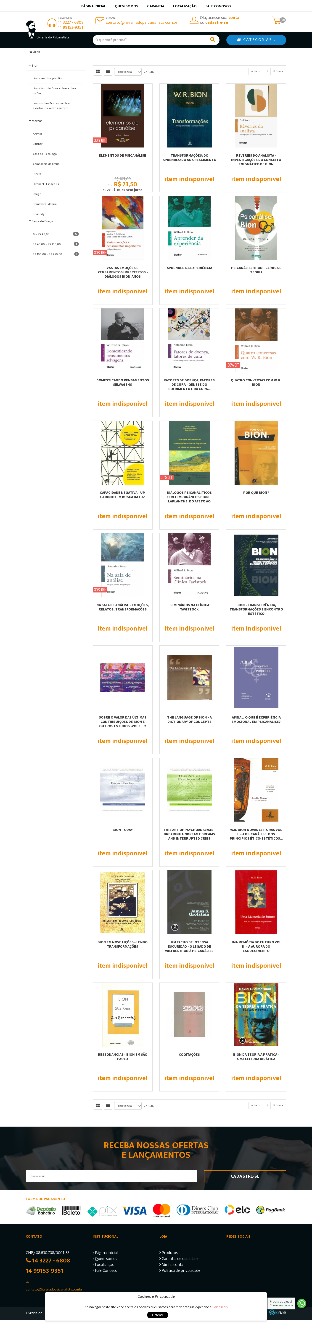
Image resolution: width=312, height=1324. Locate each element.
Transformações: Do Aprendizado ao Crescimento (189, 157)
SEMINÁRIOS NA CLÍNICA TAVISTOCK (189, 607)
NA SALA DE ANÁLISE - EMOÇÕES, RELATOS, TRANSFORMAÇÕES (122, 607)
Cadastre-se (245, 1176)
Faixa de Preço (42, 221)
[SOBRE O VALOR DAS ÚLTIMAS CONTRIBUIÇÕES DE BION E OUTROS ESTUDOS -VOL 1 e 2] (122, 677)
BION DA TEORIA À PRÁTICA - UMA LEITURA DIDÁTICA (256, 1056)
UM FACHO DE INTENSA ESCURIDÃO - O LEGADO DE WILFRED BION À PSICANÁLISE (189, 946)
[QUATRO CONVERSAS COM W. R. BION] (256, 340)
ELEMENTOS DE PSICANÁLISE (122, 155)
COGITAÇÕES (189, 1054)
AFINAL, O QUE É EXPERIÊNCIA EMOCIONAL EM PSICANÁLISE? (256, 719)
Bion (37, 51)
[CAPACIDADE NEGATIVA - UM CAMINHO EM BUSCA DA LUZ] (122, 453)
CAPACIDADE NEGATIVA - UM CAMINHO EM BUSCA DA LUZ (122, 494)
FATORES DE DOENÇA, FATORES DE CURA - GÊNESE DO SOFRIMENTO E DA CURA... (189, 384)
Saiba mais (220, 1307)
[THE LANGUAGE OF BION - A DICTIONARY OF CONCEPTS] (189, 677)
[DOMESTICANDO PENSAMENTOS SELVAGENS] (122, 340)
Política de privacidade (180, 1271)
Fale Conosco (218, 6)
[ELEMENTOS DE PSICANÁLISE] (122, 115)
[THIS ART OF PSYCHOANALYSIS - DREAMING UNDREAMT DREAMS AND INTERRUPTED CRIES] (189, 790)
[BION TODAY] (122, 790)
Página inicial (93, 6)
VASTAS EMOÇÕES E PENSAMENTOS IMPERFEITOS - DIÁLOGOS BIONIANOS (123, 272)
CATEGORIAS (258, 39)
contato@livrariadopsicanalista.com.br (141, 22)
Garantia (155, 6)
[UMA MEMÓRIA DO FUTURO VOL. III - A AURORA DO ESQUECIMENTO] (256, 902)
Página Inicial (106, 1253)
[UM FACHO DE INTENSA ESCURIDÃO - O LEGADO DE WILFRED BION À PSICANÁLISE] (189, 902)
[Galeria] (98, 72)
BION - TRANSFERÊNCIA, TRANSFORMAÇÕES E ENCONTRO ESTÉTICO (256, 609)
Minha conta (172, 1265)
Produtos (169, 1253)
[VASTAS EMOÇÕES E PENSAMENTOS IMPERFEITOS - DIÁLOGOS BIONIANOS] (122, 228)
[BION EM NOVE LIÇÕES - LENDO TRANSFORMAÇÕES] (122, 902)
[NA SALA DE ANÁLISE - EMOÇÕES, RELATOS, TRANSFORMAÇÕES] (122, 565)
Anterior (256, 71)
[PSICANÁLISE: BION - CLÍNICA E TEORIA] (256, 228)
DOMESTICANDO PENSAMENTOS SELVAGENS (122, 382)
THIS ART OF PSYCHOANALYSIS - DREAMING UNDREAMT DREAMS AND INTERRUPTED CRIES (189, 833)
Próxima (278, 71)
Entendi (157, 1315)
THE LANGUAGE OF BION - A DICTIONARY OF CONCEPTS (189, 719)
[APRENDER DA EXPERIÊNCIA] (189, 228)
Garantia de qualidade (179, 1259)
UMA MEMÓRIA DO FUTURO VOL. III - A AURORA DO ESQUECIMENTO (256, 946)
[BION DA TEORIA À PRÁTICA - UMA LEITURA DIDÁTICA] (256, 1015)
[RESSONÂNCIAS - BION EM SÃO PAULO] (122, 1015)
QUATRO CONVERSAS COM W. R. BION (256, 382)
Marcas (37, 121)
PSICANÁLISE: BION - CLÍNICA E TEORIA (256, 269)
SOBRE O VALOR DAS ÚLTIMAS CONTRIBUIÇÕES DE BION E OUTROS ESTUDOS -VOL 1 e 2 (122, 721)
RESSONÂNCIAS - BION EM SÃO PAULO (122, 1056)
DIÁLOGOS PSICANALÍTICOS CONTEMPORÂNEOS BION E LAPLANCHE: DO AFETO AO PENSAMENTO (189, 499)
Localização (185, 6)
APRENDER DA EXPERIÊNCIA (189, 267)
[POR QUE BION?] (256, 453)
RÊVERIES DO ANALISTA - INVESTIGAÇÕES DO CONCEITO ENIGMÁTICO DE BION (256, 159)
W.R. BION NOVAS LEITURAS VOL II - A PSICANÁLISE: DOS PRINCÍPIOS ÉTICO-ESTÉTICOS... (256, 833)
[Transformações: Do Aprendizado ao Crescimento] (189, 115)
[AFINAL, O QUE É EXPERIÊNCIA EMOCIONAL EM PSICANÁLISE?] (256, 677)
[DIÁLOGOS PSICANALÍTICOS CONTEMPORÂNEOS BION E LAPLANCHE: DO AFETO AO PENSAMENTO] (189, 453)
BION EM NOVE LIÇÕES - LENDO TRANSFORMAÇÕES (123, 944)
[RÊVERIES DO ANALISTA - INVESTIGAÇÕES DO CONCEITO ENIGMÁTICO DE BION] (256, 115)
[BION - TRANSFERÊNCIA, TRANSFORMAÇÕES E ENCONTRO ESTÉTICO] (256, 565)
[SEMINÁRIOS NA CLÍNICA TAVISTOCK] (189, 565)
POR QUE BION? (256, 492)
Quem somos (126, 6)
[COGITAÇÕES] (189, 1015)
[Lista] (108, 72)
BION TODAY (123, 829)
